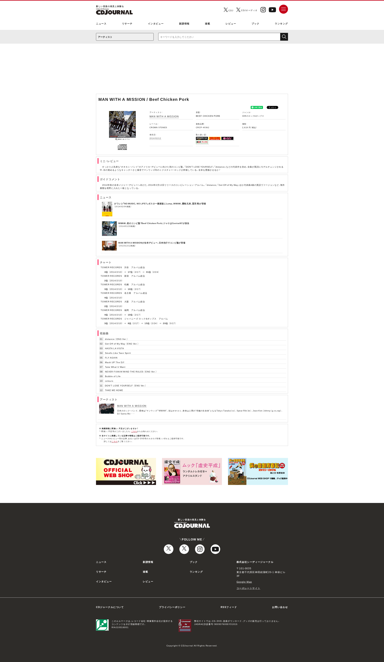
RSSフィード (229, 607)
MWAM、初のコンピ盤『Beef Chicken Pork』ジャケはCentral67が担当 (153, 223)
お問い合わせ (280, 607)
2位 (106, 280)
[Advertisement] (192, 70)
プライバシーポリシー (172, 607)
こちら (134, 431)
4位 (106, 271)
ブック (256, 23)
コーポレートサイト (248, 588)
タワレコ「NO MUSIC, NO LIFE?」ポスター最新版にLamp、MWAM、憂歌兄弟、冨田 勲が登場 (160, 203)
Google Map (244, 582)
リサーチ (127, 23)
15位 (147, 323)
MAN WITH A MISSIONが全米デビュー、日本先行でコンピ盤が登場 (151, 242)
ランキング (281, 23)
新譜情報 (184, 23)
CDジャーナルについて (110, 607)
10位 (130, 288)
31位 (148, 271)
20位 (165, 323)
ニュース (101, 23)
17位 (130, 271)
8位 (130, 323)
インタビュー (156, 23)
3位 (106, 288)
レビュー (231, 23)
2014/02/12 (155, 138)
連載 (207, 23)
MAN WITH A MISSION (164, 116)
